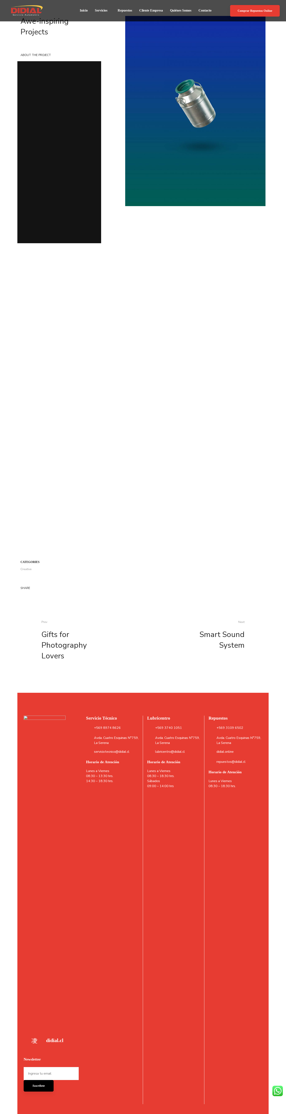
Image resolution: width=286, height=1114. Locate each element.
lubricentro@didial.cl (170, 751)
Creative (26, 361)
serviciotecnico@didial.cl (111, 751)
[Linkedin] (35, 387)
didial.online (225, 751)
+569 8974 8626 (107, 727)
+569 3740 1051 (168, 727)
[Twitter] (28, 387)
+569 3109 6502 (229, 727)
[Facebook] (22, 387)
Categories (30, 353)
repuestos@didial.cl (231, 761)
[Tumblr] (22, 393)
